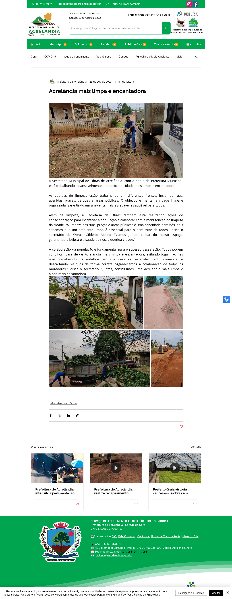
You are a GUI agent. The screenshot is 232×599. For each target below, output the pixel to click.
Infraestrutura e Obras (63, 403)
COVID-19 (50, 56)
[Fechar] (227, 593)
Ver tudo (196, 446)
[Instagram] (189, 4)
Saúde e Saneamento (76, 56)
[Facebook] (195, 4)
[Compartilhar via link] (77, 415)
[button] (58, 44)
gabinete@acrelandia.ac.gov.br (82, 3)
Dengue (123, 56)
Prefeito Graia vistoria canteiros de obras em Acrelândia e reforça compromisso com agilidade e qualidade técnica (170, 491)
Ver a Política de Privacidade (143, 594)
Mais (179, 56)
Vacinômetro (103, 56)
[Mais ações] (181, 81)
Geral (34, 56)
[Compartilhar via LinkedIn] (68, 415)
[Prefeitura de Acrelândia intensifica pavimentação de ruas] (57, 468)
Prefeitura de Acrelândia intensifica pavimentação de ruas (54, 491)
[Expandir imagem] (96, 302)
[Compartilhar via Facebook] (50, 415)
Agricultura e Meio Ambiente (152, 56)
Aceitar (216, 593)
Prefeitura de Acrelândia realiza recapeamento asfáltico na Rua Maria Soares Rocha (113, 491)
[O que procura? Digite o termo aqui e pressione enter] (166, 28)
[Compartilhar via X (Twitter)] (59, 415)
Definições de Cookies (191, 593)
